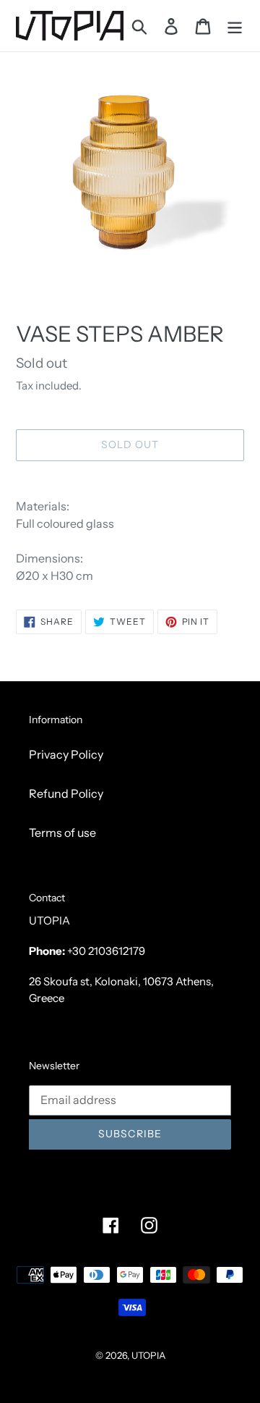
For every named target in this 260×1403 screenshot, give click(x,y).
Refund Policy (66, 793)
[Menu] (235, 25)
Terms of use (62, 832)
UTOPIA (148, 1355)
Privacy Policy (66, 754)
